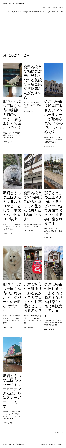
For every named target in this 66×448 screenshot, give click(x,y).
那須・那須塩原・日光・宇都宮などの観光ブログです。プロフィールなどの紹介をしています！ (35, 12)
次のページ (59, 432)
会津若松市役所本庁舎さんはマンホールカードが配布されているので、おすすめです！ (53, 116)
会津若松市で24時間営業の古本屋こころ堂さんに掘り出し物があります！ (33, 206)
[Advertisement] (33, 33)
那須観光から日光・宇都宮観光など (14, 3)
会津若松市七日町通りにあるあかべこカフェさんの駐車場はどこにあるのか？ (33, 297)
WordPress (59, 444)
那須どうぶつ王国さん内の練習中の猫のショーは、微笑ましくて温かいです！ (12, 114)
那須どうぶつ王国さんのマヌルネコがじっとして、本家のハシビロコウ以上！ (12, 206)
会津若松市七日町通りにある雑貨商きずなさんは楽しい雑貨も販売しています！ (53, 299)
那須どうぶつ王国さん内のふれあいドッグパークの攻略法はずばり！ (12, 297)
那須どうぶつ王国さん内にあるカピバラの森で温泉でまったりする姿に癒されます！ (53, 208)
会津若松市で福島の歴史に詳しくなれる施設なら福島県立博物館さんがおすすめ (33, 82)
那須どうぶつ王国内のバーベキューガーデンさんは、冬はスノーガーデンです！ (12, 391)
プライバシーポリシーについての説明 (52, 7)
